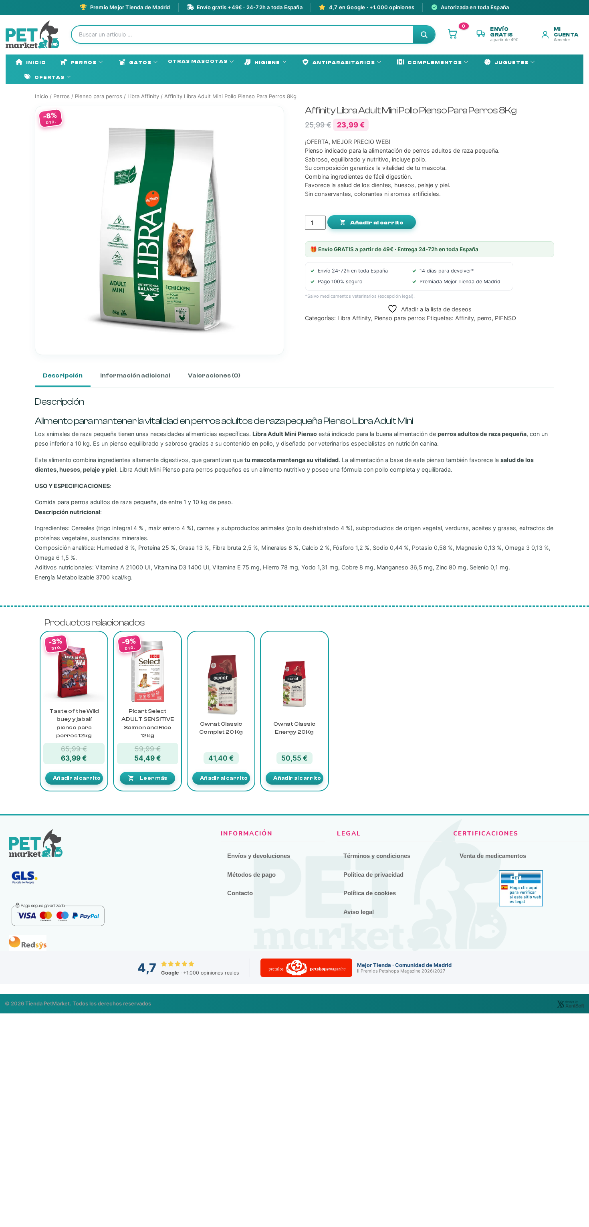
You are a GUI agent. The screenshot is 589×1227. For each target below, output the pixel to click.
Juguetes (511, 62)
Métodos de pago (251, 874)
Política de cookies (369, 893)
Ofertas (49, 77)
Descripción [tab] (63, 375)
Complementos (434, 62)
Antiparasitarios (344, 62)
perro (484, 318)
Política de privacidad (373, 874)
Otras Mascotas (198, 61)
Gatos (140, 62)
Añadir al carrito (376, 223)
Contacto (240, 893)
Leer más (153, 778)
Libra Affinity (143, 96)
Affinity (464, 318)
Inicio (36, 62)
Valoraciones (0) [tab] (214, 375)
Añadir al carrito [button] (77, 778)
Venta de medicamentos (493, 855)
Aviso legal (358, 911)
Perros (84, 62)
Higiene (267, 62)
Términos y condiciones (376, 855)
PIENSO (505, 318)
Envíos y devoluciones (258, 855)
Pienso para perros (98, 96)
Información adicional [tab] (135, 375)
